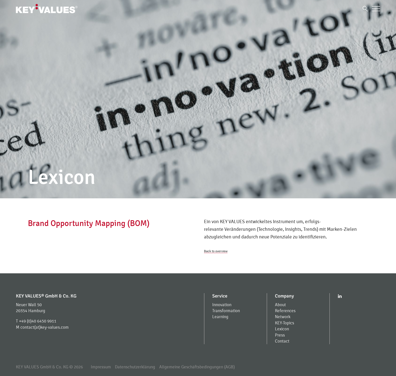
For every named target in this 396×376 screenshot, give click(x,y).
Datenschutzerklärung (135, 367)
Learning (220, 317)
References (285, 311)
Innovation (221, 305)
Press (280, 335)
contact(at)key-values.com (44, 327)
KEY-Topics (284, 323)
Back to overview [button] (215, 251)
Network (282, 317)
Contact (282, 341)
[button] (365, 8)
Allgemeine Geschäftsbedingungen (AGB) (197, 367)
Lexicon (282, 329)
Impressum (101, 367)
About (280, 305)
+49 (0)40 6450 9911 (37, 321)
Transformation (226, 311)
